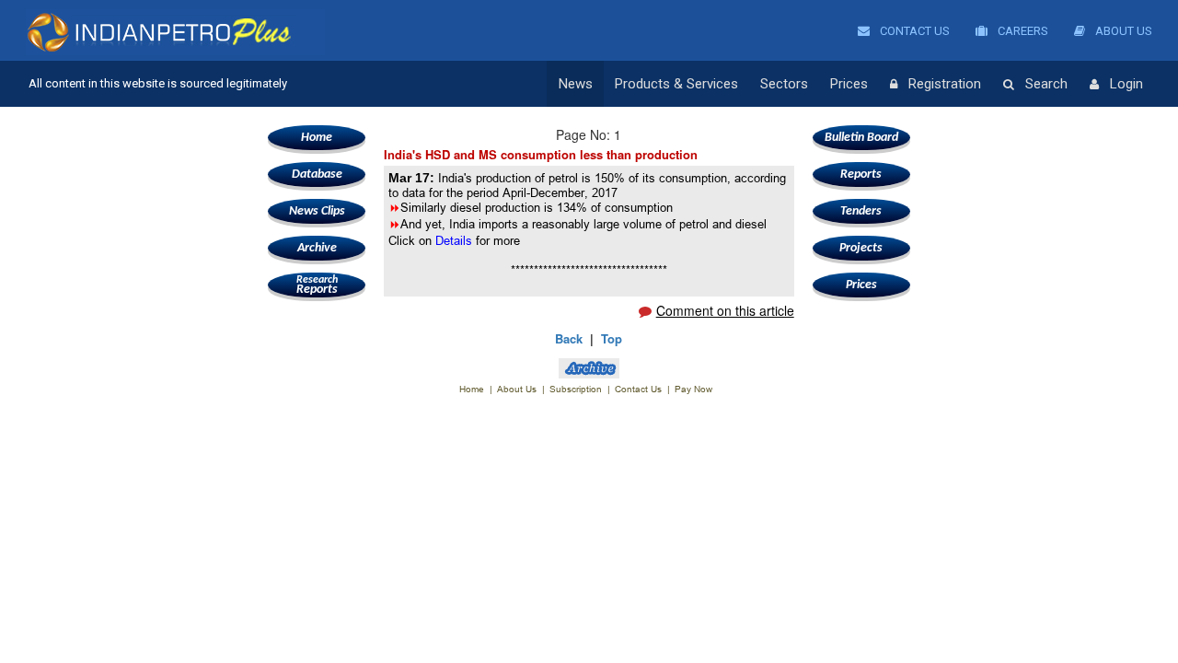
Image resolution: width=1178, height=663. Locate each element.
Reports (317, 285)
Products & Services (676, 84)
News (576, 84)
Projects (861, 248)
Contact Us (913, 31)
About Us (1122, 31)
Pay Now (693, 389)
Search (1046, 84)
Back (569, 338)
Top (611, 338)
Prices (849, 84)
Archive (317, 248)
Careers (1021, 31)
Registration (944, 84)
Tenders (861, 211)
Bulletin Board (861, 138)
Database (317, 174)
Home (316, 138)
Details (455, 240)
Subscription (575, 389)
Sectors (784, 84)
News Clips (317, 211)
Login (1126, 84)
